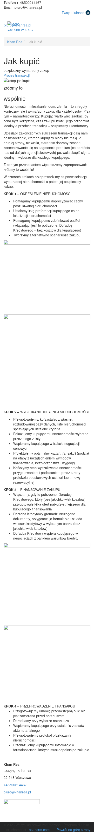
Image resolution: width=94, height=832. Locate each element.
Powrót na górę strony (73, 829)
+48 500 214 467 (20, 29)
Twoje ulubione (75, 12)
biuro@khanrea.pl (17, 25)
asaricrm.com (39, 829)
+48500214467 (15, 784)
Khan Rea (14, 41)
